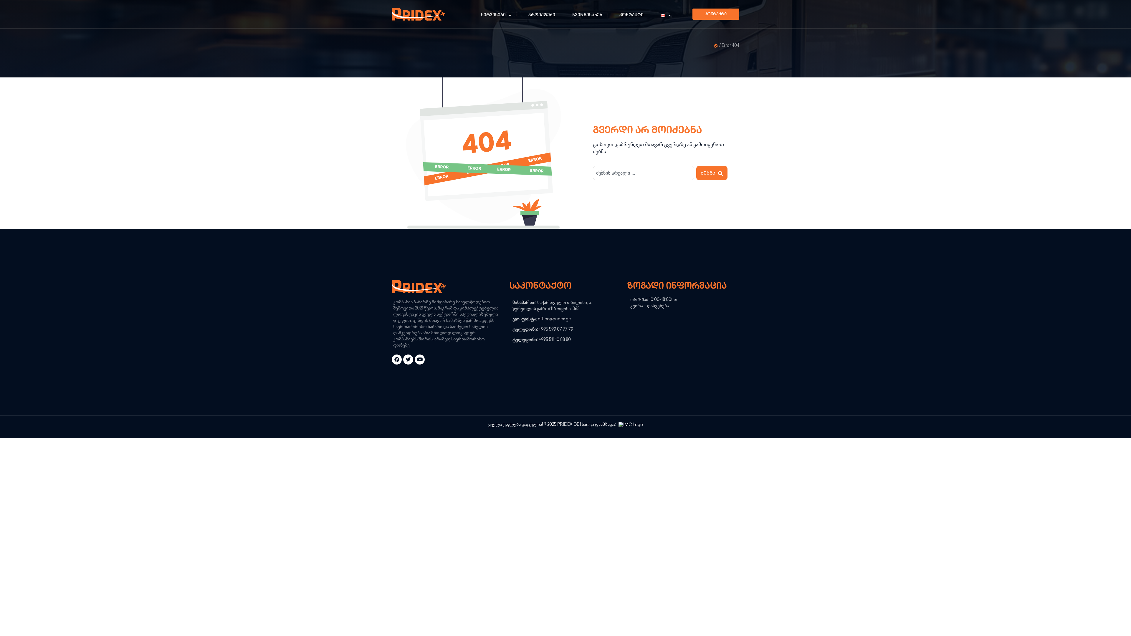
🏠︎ (716, 46)
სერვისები (493, 15)
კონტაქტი (631, 15)
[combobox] (643, 173)
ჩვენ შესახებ (587, 15)
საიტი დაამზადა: (599, 425)
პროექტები (541, 15)
